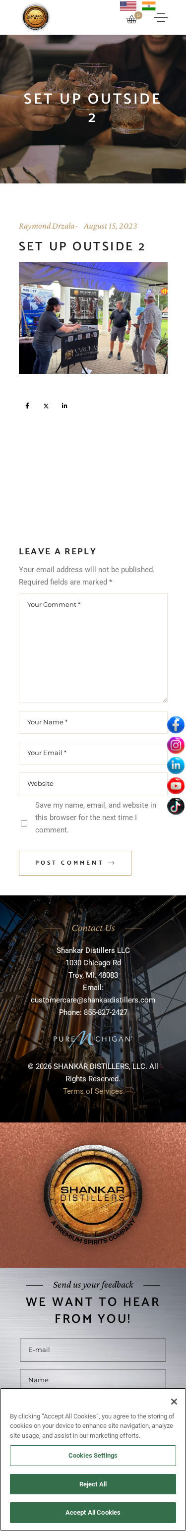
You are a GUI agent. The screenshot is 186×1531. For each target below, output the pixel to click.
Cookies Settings (93, 1455)
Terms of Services (93, 866)
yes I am (89, 794)
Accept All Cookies (93, 1512)
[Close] (174, 1402)
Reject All (93, 1484)
